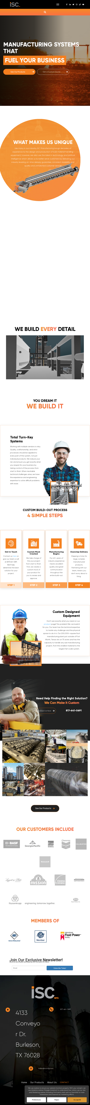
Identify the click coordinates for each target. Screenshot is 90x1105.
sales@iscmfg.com (45, 1068)
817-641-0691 (74, 710)
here (15, 556)
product (47, 624)
